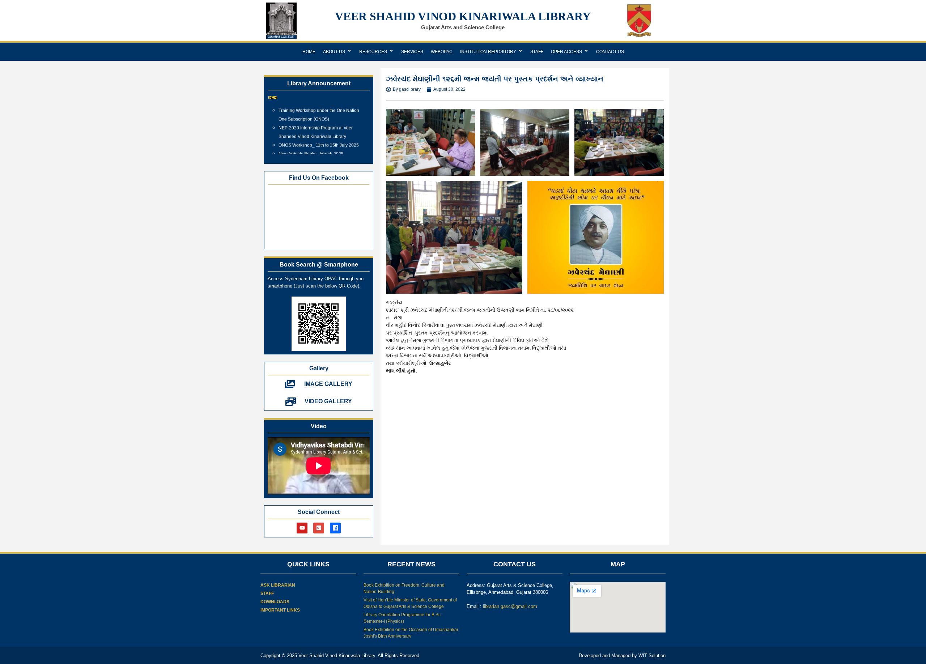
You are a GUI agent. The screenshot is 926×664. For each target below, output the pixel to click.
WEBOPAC (442, 51)
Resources (373, 51)
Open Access (566, 51)
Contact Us (610, 51)
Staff (536, 51)
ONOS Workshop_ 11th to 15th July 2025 (319, 138)
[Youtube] (302, 528)
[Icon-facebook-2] (335, 528)
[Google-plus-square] (318, 528)
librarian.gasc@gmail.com (510, 606)
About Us (334, 51)
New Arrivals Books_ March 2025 (311, 147)
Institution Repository (488, 51)
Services (412, 51)
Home (308, 51)
